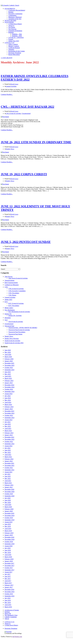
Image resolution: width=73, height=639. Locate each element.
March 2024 (8, 404)
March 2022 (8, 457)
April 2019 (8, 528)
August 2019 (8, 522)
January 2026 (9, 361)
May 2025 (8, 374)
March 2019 (8, 531)
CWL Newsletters (13, 293)
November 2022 (9, 439)
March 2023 (8, 430)
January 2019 (9, 535)
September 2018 (9, 544)
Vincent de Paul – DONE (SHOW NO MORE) (22, 327)
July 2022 (7, 448)
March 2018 (8, 557)
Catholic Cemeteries (11, 617)
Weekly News (10, 149)
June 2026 (8, 350)
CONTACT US (9, 42)
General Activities (11, 86)
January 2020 (9, 511)
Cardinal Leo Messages (12, 285)
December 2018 (9, 537)
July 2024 (7, 396)
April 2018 (8, 554)
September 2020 (9, 496)
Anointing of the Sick (14, 19)
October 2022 (9, 441)
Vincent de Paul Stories (15, 334)
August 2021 (8, 472)
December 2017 (9, 563)
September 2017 (9, 570)
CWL (6, 287)
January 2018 (9, 561)
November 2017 (9, 565)
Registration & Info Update (16, 51)
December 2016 (9, 589)
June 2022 (8, 450)
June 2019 (8, 524)
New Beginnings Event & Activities (19, 311)
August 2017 (8, 572)
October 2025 (9, 367)
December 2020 (9, 489)
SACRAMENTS (10, 8)
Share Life (8, 613)
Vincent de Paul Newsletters (16, 332)
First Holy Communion (15, 13)
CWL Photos (12, 295)
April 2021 (8, 480)
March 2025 (8, 378)
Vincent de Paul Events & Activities (19, 330)
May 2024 (8, 400)
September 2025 (9, 370)
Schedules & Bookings (15, 31)
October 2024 (9, 389)
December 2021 (9, 463)
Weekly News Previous (12, 338)
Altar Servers (8, 276)
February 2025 (9, 380)
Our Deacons (12, 29)
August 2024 (8, 393)
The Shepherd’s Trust (11, 615)
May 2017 (8, 578)
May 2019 (8, 526)
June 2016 (8, 600)
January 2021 (9, 487)
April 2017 (8, 581)
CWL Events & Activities (13, 113)
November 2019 (9, 515)
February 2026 (9, 359)
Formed (10, 39)
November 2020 (9, 491)
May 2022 (8, 452)
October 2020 (9, 494)
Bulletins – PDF (17, 36)
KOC (6, 302)
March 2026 (8, 356)
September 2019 (9, 520)
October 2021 (9, 467)
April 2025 (8, 376)
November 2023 (9, 413)
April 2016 (8, 605)
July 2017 (7, 574)
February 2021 (9, 485)
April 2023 (8, 428)
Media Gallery (9, 308)
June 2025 (8, 372)
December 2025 (9, 363)
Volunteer (11, 49)
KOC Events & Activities (16, 303)
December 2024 (9, 385)
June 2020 (8, 500)
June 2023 (8, 424)
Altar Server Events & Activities (18, 278)
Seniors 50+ (8, 314)
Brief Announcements (11, 282)
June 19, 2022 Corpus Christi (24, 174)
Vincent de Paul (9, 326)
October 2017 (9, 568)
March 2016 (8, 607)
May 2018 (8, 552)
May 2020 (8, 502)
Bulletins (11, 32)
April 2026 (8, 354)
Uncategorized (26, 113)
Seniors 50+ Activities (15, 315)
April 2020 (8, 504)
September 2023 (9, 417)
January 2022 (9, 461)
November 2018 (9, 539)
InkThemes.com (17, 636)
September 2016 (9, 596)
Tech (6, 320)
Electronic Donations (14, 53)
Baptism (10, 12)
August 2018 (8, 546)
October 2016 (9, 594)
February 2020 (9, 509)
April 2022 (8, 454)
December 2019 (9, 513)
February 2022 (9, 459)
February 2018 (9, 559)
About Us (11, 25)
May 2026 (8, 352)
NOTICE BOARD (10, 20)
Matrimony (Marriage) (15, 17)
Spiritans (7, 612)
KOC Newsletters (13, 305)
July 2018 (7, 548)
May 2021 (8, 478)
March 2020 (8, 507)
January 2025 (9, 383)
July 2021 (7, 474)
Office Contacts (13, 44)
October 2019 (9, 517)
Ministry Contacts (13, 46)
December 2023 (9, 411)
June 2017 (8, 576)
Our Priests (11, 27)
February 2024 (9, 407)
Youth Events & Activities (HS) (14, 343)
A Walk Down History (15, 24)
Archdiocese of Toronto (12, 610)
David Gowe (14, 84)
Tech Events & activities (15, 321)
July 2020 (7, 498)
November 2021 (9, 465)
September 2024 (9, 391)
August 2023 (8, 420)
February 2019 (9, 533)
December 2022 (9, 437)
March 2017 (8, 583)
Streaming (8, 318)
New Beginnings (10, 310)
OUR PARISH (9, 22)
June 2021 (8, 476)
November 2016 (9, 591)
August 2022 (8, 446)
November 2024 (9, 387)
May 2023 (8, 426)
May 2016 (8, 602)
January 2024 (9, 409)
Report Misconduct (14, 54)
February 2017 (9, 585)
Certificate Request (14, 48)
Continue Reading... (7, 94)
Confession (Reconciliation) (16, 10)
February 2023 (9, 433)
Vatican (7, 618)
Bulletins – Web (17, 34)
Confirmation (12, 15)
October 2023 (9, 415)
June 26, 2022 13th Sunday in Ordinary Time (36, 142)
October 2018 (9, 541)
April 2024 (8, 402)
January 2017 (9, 587)
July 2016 (7, 598)
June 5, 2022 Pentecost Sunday (26, 241)
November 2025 (9, 365)
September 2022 (9, 444)
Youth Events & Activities (12, 340)
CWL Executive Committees (17, 291)
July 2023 (7, 422)
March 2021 (8, 483)
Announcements (9, 280)
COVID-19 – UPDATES (16, 37)
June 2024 (8, 398)
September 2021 (9, 470)
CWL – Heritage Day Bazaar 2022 (27, 106)
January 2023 (9, 435)
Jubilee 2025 (8, 299)
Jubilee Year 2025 (13, 41)
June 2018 (8, 550)
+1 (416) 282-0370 (6, 58)
